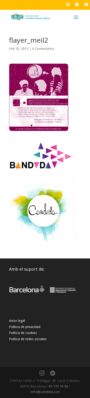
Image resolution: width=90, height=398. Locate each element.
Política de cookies (23, 333)
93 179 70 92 (58, 386)
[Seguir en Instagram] (68, 4)
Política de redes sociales (28, 339)
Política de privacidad (24, 327)
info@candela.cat (45, 392)
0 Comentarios (43, 48)
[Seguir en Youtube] (86, 4)
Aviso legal (17, 320)
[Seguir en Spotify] (77, 4)
